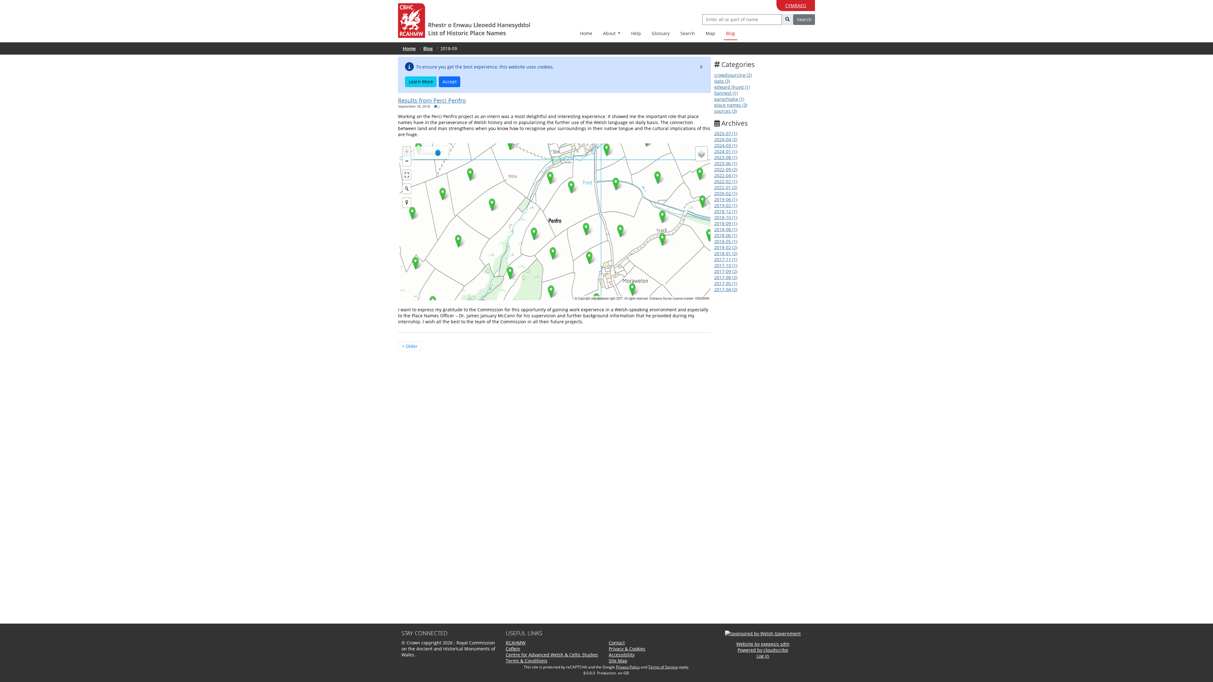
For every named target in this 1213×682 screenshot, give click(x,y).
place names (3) (730, 105)
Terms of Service (663, 667)
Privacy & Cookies (627, 649)
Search (687, 33)
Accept (450, 82)
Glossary (661, 33)
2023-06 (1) (725, 163)
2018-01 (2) (725, 253)
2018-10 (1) (725, 217)
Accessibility (622, 655)
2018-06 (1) (725, 235)
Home (586, 33)
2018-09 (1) (725, 223)
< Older (410, 346)
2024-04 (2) (725, 139)
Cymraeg (795, 6)
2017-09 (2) (725, 271)
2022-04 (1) (725, 175)
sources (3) (725, 111)
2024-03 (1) (725, 145)
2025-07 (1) (725, 133)
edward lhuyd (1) (732, 87)
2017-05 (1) (725, 283)
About (610, 33)
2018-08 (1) (725, 229)
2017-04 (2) (725, 289)
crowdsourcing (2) (733, 75)
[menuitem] (612, 33)
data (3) (722, 81)
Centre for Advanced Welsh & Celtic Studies (552, 655)
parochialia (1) (729, 99)
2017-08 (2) (725, 277)
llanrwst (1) (726, 93)
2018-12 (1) (725, 211)
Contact (617, 643)
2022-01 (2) (725, 187)
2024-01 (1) (725, 151)
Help (636, 33)
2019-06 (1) (725, 199)
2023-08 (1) (725, 157)
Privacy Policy (628, 667)
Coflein (513, 649)
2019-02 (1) (725, 205)
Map (710, 33)
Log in (763, 656)
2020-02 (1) (725, 193)
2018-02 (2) (725, 247)
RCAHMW (516, 643)
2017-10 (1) (725, 265)
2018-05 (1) (725, 241)
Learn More (421, 82)
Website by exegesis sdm (762, 644)
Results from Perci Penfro (432, 100)
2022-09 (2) (725, 169)
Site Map (618, 661)
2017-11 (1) (725, 259)
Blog (730, 33)
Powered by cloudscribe (763, 650)
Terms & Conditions (526, 661)
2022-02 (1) (725, 181)
